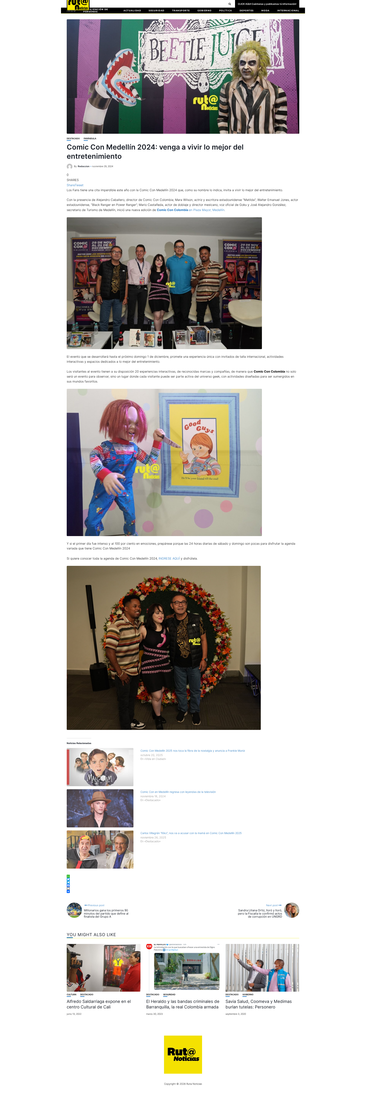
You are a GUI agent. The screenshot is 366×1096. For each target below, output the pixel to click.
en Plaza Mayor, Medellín (190, 210)
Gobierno (204, 10)
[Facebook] (183, 885)
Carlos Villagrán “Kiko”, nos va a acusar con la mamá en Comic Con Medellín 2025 (191, 833)
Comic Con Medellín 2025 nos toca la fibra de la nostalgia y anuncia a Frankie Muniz (192, 750)
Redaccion (83, 166)
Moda (265, 10)
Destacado (73, 139)
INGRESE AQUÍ (169, 558)
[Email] (183, 888)
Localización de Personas (95, 10)
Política (225, 10)
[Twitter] (183, 879)
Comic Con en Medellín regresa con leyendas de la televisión (178, 791)
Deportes (247, 10)
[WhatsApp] (183, 876)
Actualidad (132, 10)
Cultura (71, 995)
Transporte (181, 10)
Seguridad (157, 10)
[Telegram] (183, 882)
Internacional (288, 10)
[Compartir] (183, 891)
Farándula (90, 139)
